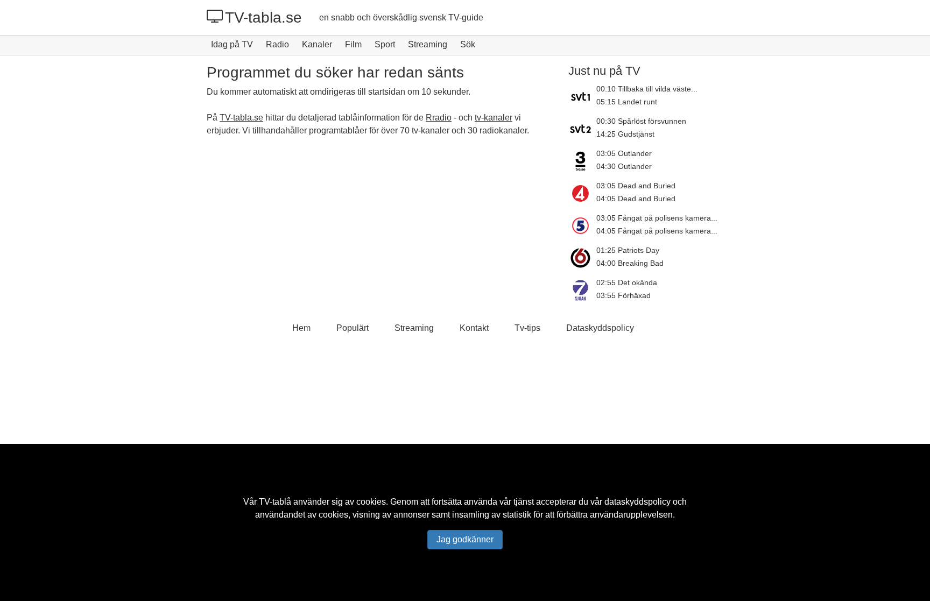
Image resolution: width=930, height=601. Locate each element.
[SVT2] (582, 129)
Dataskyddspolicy (600, 328)
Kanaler (317, 44)
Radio (277, 44)
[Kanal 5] (582, 225)
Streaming (427, 44)
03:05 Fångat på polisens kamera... (656, 218)
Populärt (352, 328)
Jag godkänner (465, 539)
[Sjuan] (582, 290)
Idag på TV (232, 44)
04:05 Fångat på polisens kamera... (656, 231)
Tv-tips (527, 328)
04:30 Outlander (624, 166)
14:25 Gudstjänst (625, 134)
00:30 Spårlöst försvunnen (641, 121)
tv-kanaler (493, 117)
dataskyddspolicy (637, 501)
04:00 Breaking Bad (630, 263)
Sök (467, 44)
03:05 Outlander (624, 153)
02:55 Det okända (626, 282)
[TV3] (582, 161)
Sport (385, 44)
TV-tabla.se (263, 17)
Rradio (439, 117)
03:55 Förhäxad (623, 295)
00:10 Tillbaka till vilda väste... (647, 88)
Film (353, 44)
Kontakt (474, 328)
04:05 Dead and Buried (635, 198)
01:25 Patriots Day (627, 250)
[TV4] (582, 193)
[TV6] (582, 258)
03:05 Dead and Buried (635, 185)
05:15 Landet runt (626, 101)
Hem (301, 328)
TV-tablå (275, 501)
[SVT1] (582, 96)
